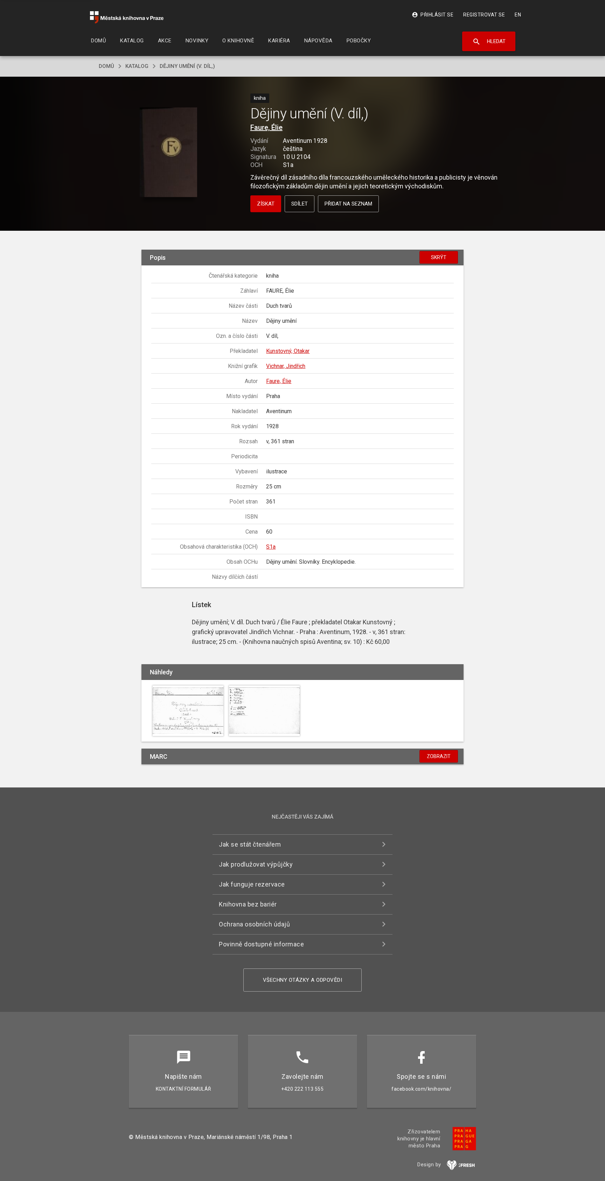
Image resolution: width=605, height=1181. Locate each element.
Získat (265, 204)
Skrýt (438, 257)
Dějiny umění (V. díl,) (187, 66)
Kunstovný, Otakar (288, 351)
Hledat (489, 41)
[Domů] (126, 17)
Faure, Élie (266, 127)
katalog (136, 66)
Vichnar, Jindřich (285, 366)
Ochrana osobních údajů (254, 924)
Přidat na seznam (348, 204)
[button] (168, 153)
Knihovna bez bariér (248, 904)
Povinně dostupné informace (261, 944)
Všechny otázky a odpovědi (302, 980)
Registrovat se (484, 15)
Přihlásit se (432, 15)
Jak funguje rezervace (252, 884)
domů (106, 66)
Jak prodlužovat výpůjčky (256, 864)
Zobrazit (439, 756)
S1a (271, 546)
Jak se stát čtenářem (250, 844)
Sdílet (299, 204)
